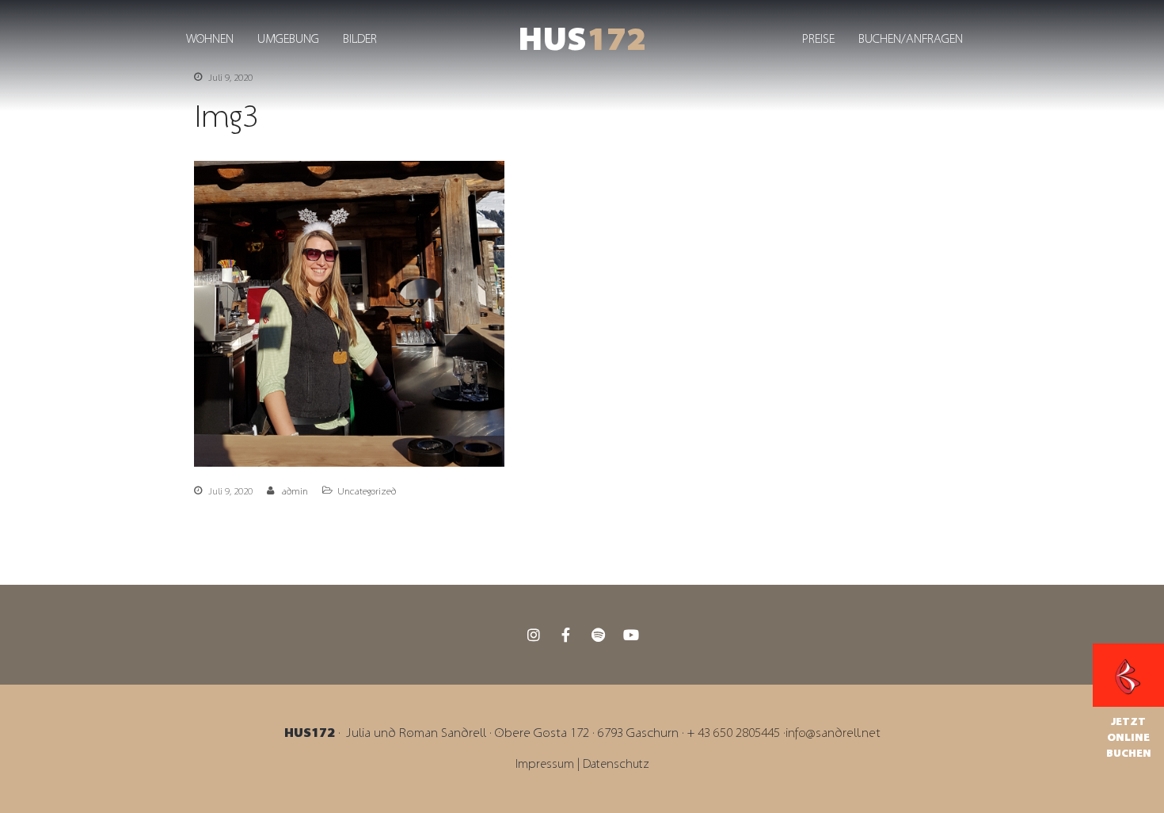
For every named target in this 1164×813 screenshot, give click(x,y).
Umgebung (288, 39)
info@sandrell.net (833, 733)
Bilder (360, 39)
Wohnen (210, 39)
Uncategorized (366, 491)
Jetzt (1128, 721)
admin (295, 491)
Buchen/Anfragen (910, 39)
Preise (818, 39)
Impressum (546, 764)
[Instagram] (533, 634)
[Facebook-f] (566, 634)
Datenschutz (616, 764)
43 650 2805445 (739, 733)
